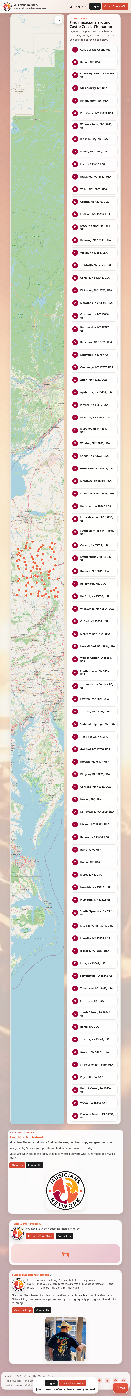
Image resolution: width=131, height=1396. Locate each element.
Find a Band (30, 1380)
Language (80, 6)
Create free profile (115, 6)
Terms (41, 1376)
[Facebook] (115, 1380)
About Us (17, 1165)
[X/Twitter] (107, 1380)
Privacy (51, 1376)
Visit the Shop (22, 1310)
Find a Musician (13, 1380)
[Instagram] (124, 1380)
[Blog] (99, 1380)
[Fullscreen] (58, 20)
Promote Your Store (40, 1236)
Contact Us (34, 1165)
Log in (95, 6)
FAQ (19, 1376)
